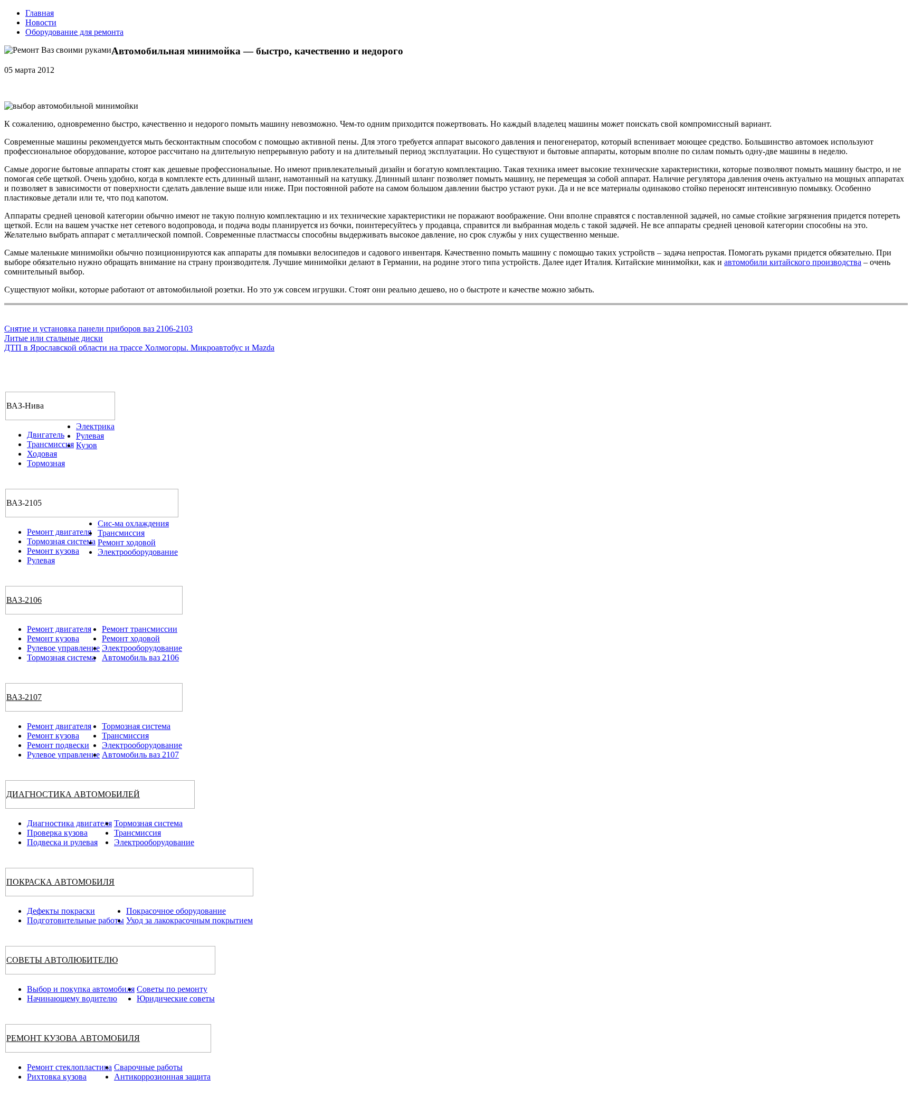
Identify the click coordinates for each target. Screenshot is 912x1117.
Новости (40, 22)
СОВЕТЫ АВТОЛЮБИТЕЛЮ (62, 959)
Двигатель (45, 434)
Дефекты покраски (61, 910)
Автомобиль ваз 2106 (140, 657)
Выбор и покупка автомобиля (81, 989)
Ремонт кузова (53, 550)
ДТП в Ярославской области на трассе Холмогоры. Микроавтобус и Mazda (139, 347)
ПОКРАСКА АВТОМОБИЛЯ (60, 881)
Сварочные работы (148, 1067)
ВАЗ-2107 (24, 697)
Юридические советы (176, 998)
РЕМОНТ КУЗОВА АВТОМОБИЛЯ (73, 1038)
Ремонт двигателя (59, 531)
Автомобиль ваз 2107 (140, 754)
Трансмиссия (50, 444)
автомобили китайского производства (792, 262)
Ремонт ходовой (127, 542)
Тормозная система (61, 541)
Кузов (86, 445)
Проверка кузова (57, 832)
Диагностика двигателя (69, 823)
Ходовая (42, 453)
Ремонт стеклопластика (69, 1067)
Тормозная (46, 463)
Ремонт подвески (58, 745)
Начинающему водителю (72, 998)
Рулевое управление (63, 647)
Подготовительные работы (75, 920)
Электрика (95, 426)
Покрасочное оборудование (176, 910)
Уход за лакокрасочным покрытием (189, 920)
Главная (39, 12)
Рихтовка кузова (57, 1076)
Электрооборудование (138, 551)
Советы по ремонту (172, 989)
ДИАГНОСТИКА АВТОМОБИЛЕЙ (73, 794)
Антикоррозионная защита (162, 1076)
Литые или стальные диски (53, 338)
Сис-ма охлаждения (133, 523)
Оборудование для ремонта (74, 31)
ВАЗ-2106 (24, 599)
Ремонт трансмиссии (139, 628)
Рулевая (90, 435)
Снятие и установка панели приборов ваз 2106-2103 (98, 328)
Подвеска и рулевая (62, 842)
